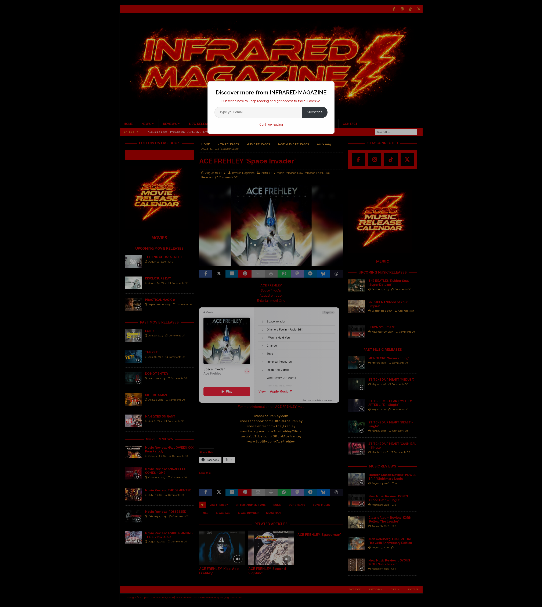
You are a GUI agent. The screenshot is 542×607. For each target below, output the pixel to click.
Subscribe (314, 112)
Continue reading (271, 124)
